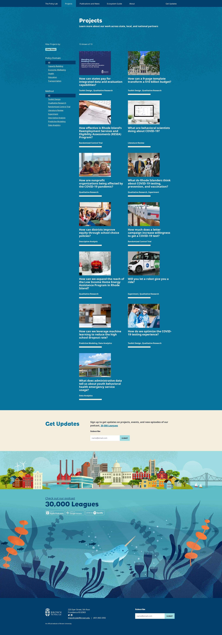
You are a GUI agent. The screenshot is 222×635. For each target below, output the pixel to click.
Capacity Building (55, 66)
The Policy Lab (51, 3)
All (55, 62)
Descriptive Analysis (56, 118)
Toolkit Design (54, 99)
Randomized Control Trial (59, 106)
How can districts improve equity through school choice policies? (99, 233)
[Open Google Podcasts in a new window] (74, 512)
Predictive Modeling (57, 121)
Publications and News (90, 3)
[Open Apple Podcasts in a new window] (54, 512)
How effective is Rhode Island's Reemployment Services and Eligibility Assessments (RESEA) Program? (100, 132)
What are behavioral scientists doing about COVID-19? (149, 129)
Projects (68, 3)
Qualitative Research (57, 103)
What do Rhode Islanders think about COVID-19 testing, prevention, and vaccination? (149, 183)
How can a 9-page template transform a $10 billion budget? (149, 80)
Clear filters (51, 49)
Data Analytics (54, 125)
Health (51, 73)
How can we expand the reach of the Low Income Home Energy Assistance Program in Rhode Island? (101, 283)
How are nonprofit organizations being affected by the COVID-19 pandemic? (101, 183)
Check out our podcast (60, 498)
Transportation (54, 81)
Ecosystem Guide (114, 3)
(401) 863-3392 (99, 618)
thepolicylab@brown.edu (79, 618)
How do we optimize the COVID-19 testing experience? (150, 332)
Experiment (53, 114)
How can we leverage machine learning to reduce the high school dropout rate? (100, 334)
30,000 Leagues (109, 425)
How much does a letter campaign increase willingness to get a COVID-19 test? (149, 233)
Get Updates (171, 3)
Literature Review (55, 110)
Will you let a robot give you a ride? (148, 280)
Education (52, 77)
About (132, 3)
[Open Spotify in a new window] (94, 512)
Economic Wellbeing (57, 70)
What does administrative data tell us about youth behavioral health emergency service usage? (100, 385)
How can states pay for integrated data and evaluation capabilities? (100, 82)
